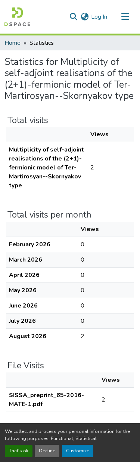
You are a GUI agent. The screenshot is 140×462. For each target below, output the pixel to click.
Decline (47, 450)
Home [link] (12, 43)
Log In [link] (99, 17)
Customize (77, 450)
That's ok (18, 450)
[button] (17, 16)
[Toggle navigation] (125, 17)
